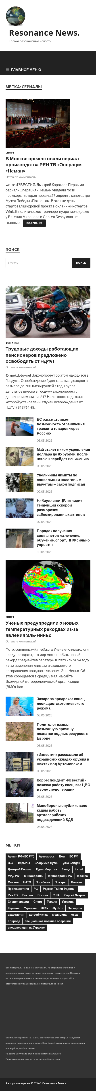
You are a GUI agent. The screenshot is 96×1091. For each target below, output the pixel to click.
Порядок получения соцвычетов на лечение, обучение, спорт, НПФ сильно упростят (63, 538)
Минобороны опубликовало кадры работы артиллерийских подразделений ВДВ (62, 812)
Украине (13, 908)
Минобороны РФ (60, 876)
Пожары (60, 882)
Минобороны (33, 876)
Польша (76, 882)
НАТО (27, 882)
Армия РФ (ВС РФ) (21, 856)
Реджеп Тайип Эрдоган (59, 888)
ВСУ (10, 863)
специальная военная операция (48, 921)
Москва (82, 876)
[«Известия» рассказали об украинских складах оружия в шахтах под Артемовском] (19, 770)
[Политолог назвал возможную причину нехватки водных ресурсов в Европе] (19, 740)
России (27, 895)
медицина (59, 914)
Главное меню (26, 70)
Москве (13, 882)
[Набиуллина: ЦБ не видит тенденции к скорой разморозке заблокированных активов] (19, 516)
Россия (43, 895)
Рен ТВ (13, 895)
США (56, 895)
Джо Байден (71, 863)
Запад (66, 869)
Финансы (12, 343)
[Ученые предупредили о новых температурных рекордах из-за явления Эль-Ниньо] (48, 613)
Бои (62, 856)
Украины (30, 908)
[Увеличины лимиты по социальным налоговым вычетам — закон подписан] (19, 490)
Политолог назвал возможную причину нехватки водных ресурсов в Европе (62, 731)
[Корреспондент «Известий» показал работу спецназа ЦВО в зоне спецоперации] (19, 796)
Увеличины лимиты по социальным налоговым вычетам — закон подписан (61, 479)
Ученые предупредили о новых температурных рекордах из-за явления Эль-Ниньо (42, 629)
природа (14, 921)
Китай (79, 869)
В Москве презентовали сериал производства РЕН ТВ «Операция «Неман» (44, 164)
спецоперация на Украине (26, 927)
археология (16, 914)
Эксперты (75, 908)
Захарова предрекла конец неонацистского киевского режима (61, 703)
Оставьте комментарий (21, 177)
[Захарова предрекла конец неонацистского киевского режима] (19, 714)
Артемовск (46, 856)
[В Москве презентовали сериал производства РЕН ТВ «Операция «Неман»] (48, 125)
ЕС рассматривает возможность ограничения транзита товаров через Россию (61, 426)
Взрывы (24, 863)
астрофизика (38, 914)
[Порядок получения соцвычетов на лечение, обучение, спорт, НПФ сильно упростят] (19, 546)
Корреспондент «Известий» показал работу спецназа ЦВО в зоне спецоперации (63, 785)
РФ (36, 888)
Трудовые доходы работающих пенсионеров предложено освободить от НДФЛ (42, 355)
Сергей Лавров (75, 895)
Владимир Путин (46, 863)
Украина (67, 901)
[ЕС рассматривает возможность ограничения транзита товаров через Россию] (19, 435)
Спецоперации (18, 901)
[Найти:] (48, 263)
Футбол (57, 908)
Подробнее (34, 223)
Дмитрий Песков (19, 869)
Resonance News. (44, 32)
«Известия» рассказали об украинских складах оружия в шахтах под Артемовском (63, 759)
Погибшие (43, 882)
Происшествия (18, 888)
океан (75, 914)
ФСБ (44, 908)
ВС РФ (73, 856)
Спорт (10, 152)
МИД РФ (13, 876)
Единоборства (46, 869)
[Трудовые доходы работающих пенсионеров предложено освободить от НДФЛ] (48, 339)
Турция (52, 901)
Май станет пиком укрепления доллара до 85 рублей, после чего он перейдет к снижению (63, 454)
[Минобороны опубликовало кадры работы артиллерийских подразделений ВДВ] (19, 821)
